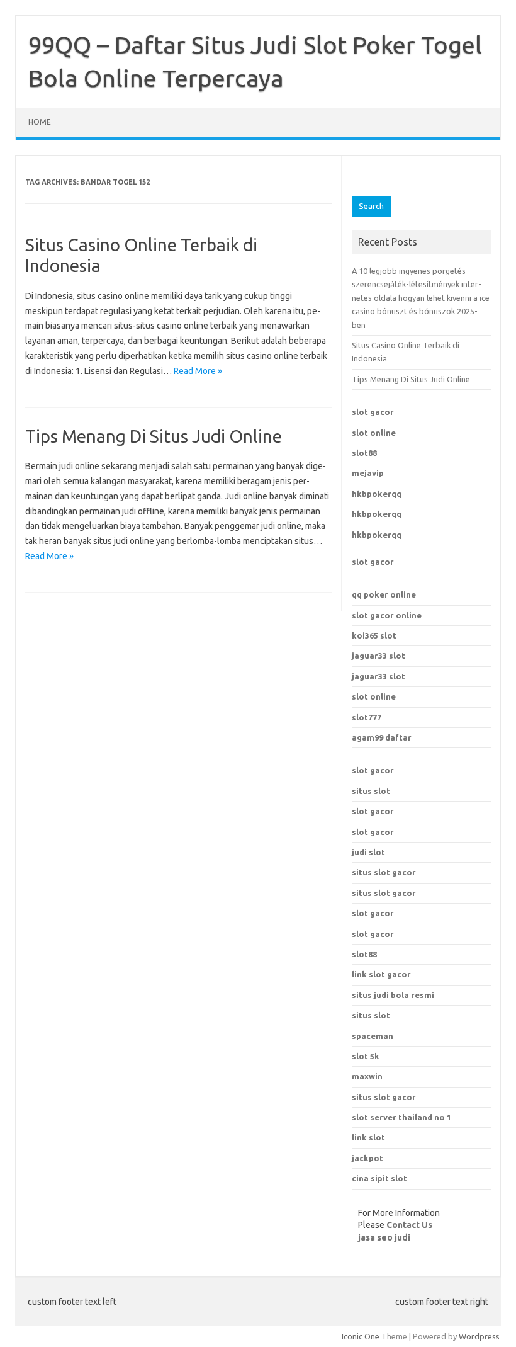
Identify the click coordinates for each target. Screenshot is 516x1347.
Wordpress (479, 1336)
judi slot (368, 852)
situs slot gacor (384, 872)
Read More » (198, 371)
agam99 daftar (382, 737)
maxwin (367, 1076)
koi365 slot (374, 635)
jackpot (367, 1158)
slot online (374, 432)
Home (39, 122)
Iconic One (360, 1336)
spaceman (372, 1036)
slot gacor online (387, 615)
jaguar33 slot (378, 655)
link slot (368, 1137)
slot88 (364, 452)
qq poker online (384, 594)
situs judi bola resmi (393, 995)
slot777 (366, 717)
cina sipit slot (379, 1178)
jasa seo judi (384, 1237)
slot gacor (373, 411)
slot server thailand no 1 (401, 1117)
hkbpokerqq (376, 493)
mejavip (368, 473)
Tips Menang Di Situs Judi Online (153, 436)
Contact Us (409, 1225)
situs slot (371, 791)
